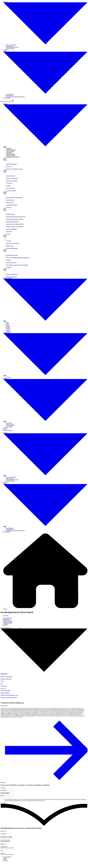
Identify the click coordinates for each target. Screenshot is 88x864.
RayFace (8, 327)
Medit (7, 322)
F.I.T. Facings (9, 183)
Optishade (8, 326)
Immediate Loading (10, 214)
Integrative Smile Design (11, 164)
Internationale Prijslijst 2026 (12, 47)
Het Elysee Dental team (11, 44)
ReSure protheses (10, 245)
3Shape (7, 323)
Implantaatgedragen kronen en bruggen (14, 219)
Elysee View (9, 166)
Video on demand (10, 424)
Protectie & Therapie (11, 155)
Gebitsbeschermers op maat (12, 255)
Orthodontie (6, 624)
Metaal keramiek (9, 202)
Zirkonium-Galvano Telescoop (12, 243)
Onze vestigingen (10, 46)
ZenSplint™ (8, 267)
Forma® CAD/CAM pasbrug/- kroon (14, 169)
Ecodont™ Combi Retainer (12, 178)
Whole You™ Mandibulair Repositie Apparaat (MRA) (18, 257)
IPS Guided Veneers (10, 188)
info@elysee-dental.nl (5, 841)
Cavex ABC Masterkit (11, 190)
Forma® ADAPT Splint (11, 262)
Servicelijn (8, 377)
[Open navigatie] (12, 101)
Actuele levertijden (10, 48)
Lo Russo (8, 328)
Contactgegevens (9, 95)
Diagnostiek (9, 148)
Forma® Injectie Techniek (11, 180)
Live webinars (9, 426)
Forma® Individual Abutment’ (12, 221)
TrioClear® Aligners (10, 175)
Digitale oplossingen (7, 623)
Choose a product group (6, 627)
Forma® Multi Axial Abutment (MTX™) (15, 224)
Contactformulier (9, 94)
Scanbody (8, 234)
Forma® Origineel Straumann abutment (14, 226)
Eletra (7, 325)
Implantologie (9, 152)
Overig (4, 625)
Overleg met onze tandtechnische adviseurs (15, 96)
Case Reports (9, 422)
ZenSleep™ (8, 260)
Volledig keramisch (10, 200)
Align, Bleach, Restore (11, 149)
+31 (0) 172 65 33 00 (5, 840)
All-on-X (8, 330)
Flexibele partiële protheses (12, 248)
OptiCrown (8, 207)
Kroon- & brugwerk (10, 151)
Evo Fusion (8, 240)
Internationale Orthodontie (11, 274)
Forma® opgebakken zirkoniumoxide (14, 197)
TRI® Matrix (9, 231)
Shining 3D (8, 331)
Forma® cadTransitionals (11, 204)
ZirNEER (8, 185)
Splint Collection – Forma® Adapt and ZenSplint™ (17, 265)
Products (5, 609)
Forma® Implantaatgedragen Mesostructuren (15, 216)
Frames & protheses (11, 154)
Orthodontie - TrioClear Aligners (13, 157)
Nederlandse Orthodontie (11, 276)
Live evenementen (10, 425)
